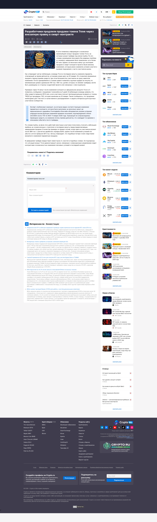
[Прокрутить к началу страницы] (153, 510)
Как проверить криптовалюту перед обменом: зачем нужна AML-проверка (121, 301)
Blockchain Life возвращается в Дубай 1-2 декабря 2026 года (122, 34)
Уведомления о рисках (81, 467)
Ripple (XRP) (27, 433)
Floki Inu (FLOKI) (28, 451)
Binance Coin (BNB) (29, 436)
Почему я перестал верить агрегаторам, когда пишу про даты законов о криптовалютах (121, 351)
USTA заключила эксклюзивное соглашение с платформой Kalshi (121, 268)
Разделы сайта (84, 422)
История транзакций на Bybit (111, 373)
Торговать (124, 78)
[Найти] (43, 12)
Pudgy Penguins (110, 206)
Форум (81, 448)
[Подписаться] (128, 65)
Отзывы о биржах (84, 442)
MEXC (109, 92)
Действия (125, 175)
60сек (62, 433)
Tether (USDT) (28, 430)
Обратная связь (43, 467)
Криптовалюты (28, 17)
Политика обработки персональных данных (101, 467)
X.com (125, 25)
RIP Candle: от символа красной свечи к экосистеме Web (121, 324)
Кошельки (62, 17)
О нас (34, 467)
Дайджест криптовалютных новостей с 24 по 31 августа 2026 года (119, 51)
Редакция (52, 467)
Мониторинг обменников (68, 425)
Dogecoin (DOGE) (29, 445)
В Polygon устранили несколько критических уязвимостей (119, 278)
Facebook (128, 25)
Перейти (125, 126)
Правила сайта (120, 467)
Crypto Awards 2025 (125, 17)
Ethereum (110, 181)
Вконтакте (132, 25)
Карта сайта (82, 451)
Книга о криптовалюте (85, 457)
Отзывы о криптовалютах (87, 445)
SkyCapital (111, 140)
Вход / (120, 12)
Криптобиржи (47, 422)
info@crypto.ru (129, 437)
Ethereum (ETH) (28, 427)
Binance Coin (110, 198)
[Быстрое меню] (113, 12)
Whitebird (63, 445)
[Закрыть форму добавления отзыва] (93, 185)
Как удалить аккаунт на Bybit (111, 379)
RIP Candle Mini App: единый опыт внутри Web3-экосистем (121, 312)
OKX (109, 78)
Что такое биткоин (29, 425)
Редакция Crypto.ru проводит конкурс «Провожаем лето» (119, 43)
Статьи (82, 17)
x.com (101, 12)
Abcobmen (63, 427)
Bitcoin (109, 174)
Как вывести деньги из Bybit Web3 (113, 386)
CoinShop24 (64, 442)
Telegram (96, 12)
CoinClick (110, 155)
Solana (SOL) (27, 442)
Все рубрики (107, 17)
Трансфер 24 (64, 448)
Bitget (109, 107)
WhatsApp (119, 25)
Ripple (109, 215)
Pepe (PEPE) (27, 448)
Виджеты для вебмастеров (65, 467)
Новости (72, 17)
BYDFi (109, 100)
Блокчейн (28, 47)
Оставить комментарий (40, 210)
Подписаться (119, 480)
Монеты (27, 422)
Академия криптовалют (86, 454)
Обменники (50, 17)
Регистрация (127, 12)
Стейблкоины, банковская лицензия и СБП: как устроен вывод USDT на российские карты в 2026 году (121, 337)
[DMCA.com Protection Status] (78, 507)
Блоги (80, 439)
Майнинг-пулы (93, 17)
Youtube (91, 12)
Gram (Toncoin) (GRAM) (31, 439)
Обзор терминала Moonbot (110, 393)
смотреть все (117, 114)
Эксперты (38, 47)
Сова (61, 439)
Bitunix (44, 433)
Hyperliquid (110, 189)
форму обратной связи (124, 436)
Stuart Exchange (113, 126)
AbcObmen (111, 133)
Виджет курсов (83, 459)
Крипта (62, 436)
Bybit (109, 85)
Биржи (40, 17)
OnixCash (110, 148)
